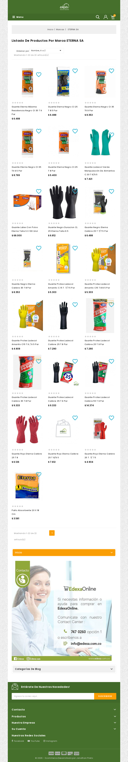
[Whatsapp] (62, 611)
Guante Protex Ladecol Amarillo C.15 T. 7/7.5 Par (61, 286)
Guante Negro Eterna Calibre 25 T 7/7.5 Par (96, 229)
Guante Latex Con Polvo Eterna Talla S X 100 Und (25, 229)
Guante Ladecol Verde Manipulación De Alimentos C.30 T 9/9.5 (100, 171)
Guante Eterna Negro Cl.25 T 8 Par (63, 169)
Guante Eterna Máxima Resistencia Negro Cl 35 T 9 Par (27, 110)
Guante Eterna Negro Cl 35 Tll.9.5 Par (26, 169)
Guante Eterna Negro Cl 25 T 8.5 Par (63, 108)
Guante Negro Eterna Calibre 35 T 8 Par (23, 286)
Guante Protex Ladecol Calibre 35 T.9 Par (60, 399)
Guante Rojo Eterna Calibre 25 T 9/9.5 (63, 455)
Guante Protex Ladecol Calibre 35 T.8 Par (24, 399)
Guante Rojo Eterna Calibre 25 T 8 (27, 455)
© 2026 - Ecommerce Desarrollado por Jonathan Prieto (64, 758)
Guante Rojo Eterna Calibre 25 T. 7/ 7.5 (100, 455)
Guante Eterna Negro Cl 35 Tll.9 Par (99, 108)
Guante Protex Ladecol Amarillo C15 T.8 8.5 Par (97, 286)
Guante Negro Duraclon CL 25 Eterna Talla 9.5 (63, 229)
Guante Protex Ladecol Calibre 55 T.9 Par (97, 399)
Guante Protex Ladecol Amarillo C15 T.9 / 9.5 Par (25, 342)
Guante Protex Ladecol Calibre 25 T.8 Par (60, 342)
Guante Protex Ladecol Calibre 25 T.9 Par (97, 342)
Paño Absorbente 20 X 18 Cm (25, 512)
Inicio (18, 552)
